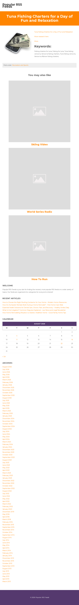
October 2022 (7, 486)
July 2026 (5, 369)
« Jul (4, 356)
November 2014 (8, 530)
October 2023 (7, 455)
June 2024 (6, 434)
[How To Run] (39, 246)
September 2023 (8, 457)
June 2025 (6, 403)
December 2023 (8, 450)
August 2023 (7, 460)
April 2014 (5, 548)
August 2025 (7, 398)
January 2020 (7, 509)
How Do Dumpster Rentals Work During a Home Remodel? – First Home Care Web (32, 305)
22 (61, 343)
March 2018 (6, 519)
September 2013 (8, 566)
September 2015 (8, 527)
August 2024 (7, 429)
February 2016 (7, 522)
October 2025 (7, 393)
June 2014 (6, 543)
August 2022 (7, 491)
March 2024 (6, 442)
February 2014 (7, 553)
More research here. (41, 36)
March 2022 (6, 504)
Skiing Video (39, 144)
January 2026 (7, 385)
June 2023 (6, 465)
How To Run (40, 279)
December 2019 (8, 512)
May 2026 (5, 375)
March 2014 (6, 550)
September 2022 (8, 488)
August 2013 (6, 568)
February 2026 (7, 382)
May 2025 (5, 406)
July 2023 (5, 462)
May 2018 (5, 514)
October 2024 (7, 424)
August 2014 (7, 537)
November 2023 (8, 452)
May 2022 (5, 499)
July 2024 (5, 431)
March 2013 (6, 581)
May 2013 (5, 576)
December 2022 (8, 481)
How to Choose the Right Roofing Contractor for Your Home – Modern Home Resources (34, 302)
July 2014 (5, 540)
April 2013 (5, 579)
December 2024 (8, 418)
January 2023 (7, 478)
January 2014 (7, 556)
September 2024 (8, 426)
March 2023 (6, 473)
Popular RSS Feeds (12, 6)
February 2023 (7, 475)
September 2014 (8, 535)
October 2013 (7, 563)
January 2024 (7, 447)
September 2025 (8, 395)
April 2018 (5, 517)
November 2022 (8, 483)
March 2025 (6, 411)
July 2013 (5, 571)
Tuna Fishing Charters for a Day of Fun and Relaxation (53, 32)
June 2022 (6, 496)
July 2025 (5, 400)
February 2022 (7, 506)
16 (72, 340)
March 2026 (6, 380)
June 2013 (6, 574)
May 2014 (5, 545)
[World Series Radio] (39, 178)
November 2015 (8, 525)
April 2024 (6, 439)
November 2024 (8, 421)
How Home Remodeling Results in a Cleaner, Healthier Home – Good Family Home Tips (34, 313)
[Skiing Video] (39, 111)
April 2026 (5, 377)
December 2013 (8, 558)
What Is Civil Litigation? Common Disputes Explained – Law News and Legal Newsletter (34, 310)
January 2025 (7, 416)
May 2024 (6, 437)
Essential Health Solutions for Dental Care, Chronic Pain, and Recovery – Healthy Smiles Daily (35, 308)
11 (16, 340)
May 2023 (5, 468)
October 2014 (7, 532)
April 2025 (5, 408)
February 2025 (7, 413)
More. (36, 41)
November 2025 (8, 390)
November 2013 (8, 561)
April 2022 (5, 501)
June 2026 (6, 372)
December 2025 (8, 387)
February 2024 (7, 444)
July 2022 (5, 493)
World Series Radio (39, 211)
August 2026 (7, 367)
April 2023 (5, 470)
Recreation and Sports (20, 65)
